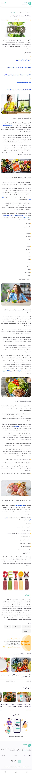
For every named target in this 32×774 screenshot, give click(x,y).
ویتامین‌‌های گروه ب (18, 215)
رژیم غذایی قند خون (20, 505)
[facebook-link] (15, 761)
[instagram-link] (12, 761)
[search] (5, 3)
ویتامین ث (6, 215)
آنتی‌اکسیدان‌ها (27, 217)
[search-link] (5, 3)
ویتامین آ (11, 215)
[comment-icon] (16, 772)
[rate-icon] (5, 772)
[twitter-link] (19, 761)
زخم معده (16, 426)
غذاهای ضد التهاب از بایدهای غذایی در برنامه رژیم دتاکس (17, 75)
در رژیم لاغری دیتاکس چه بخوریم (23, 60)
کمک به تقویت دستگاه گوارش (24, 82)
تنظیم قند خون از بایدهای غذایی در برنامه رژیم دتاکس (18, 90)
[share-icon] (26, 772)
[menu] (2, 3)
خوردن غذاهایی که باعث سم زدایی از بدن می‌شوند (19, 67)
